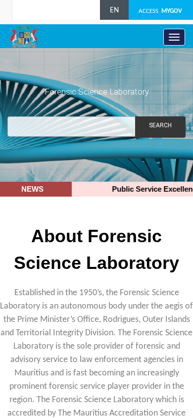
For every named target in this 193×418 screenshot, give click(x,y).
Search (160, 125)
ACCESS (160, 11)
